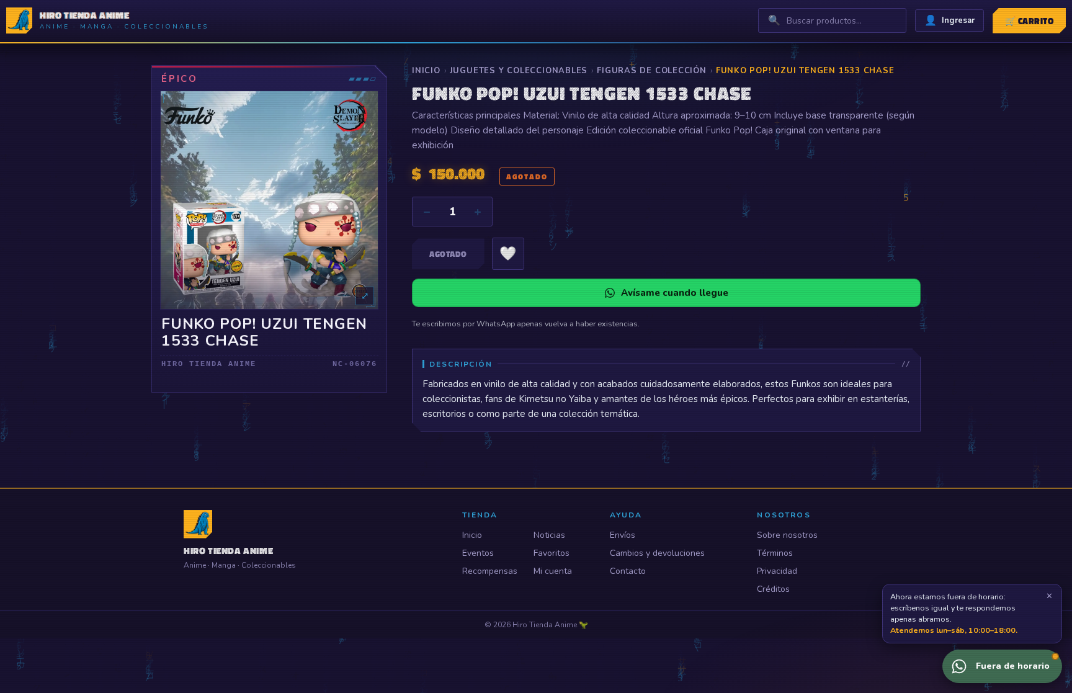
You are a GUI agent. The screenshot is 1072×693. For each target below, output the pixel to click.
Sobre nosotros (787, 535)
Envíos (622, 535)
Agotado (448, 254)
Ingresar (949, 20)
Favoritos (552, 553)
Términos (775, 553)
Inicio (426, 70)
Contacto (628, 571)
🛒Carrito (1029, 20)
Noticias (549, 535)
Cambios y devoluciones (657, 553)
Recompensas (489, 571)
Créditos (773, 589)
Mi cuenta (553, 571)
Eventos (478, 553)
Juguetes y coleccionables (519, 70)
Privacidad (777, 571)
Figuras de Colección (652, 70)
